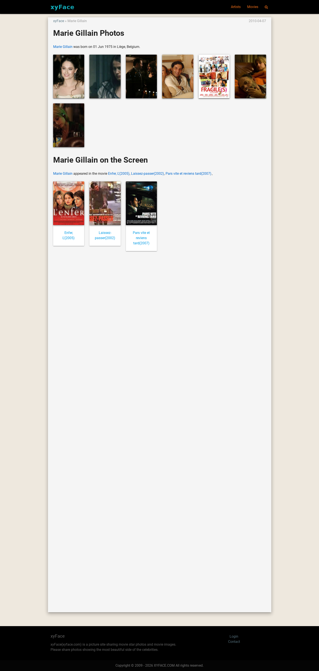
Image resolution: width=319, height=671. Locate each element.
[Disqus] (159, 426)
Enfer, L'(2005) (119, 173)
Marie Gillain (62, 47)
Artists (236, 7)
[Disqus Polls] (159, 313)
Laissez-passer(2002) (147, 173)
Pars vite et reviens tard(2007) (188, 173)
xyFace (58, 21)
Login (234, 636)
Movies (252, 7)
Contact (234, 642)
